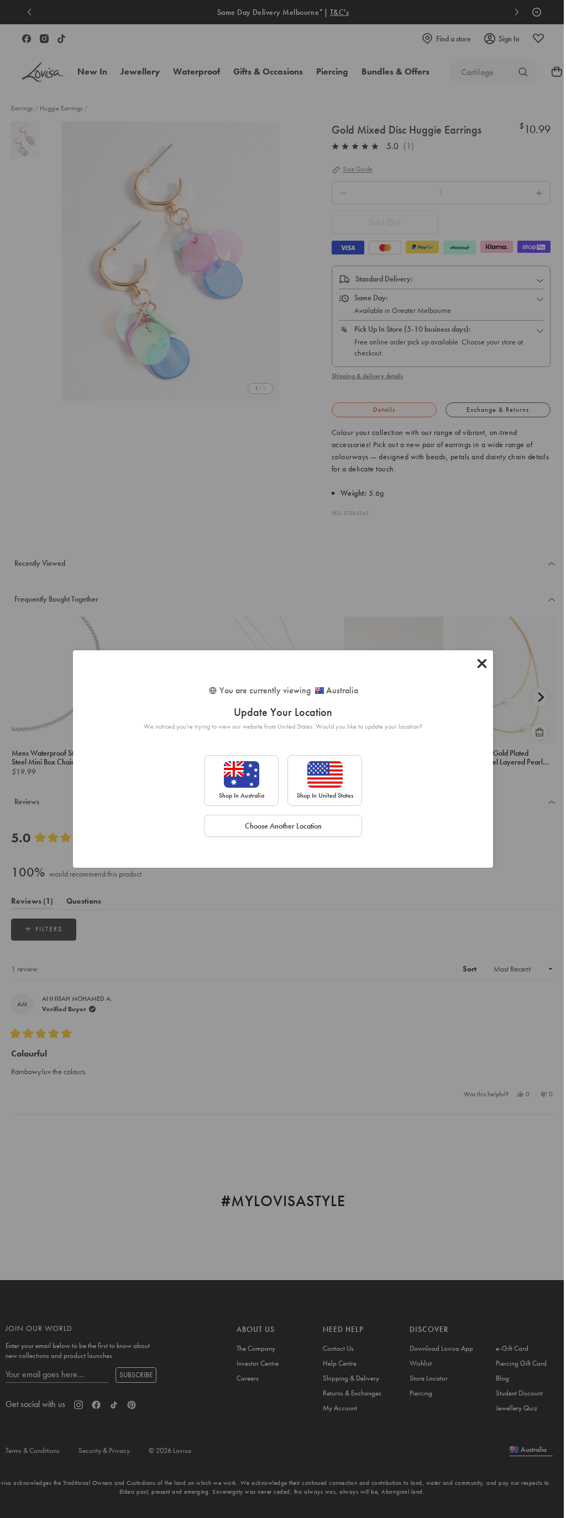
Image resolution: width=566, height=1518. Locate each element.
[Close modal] (482, 663)
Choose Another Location (283, 826)
